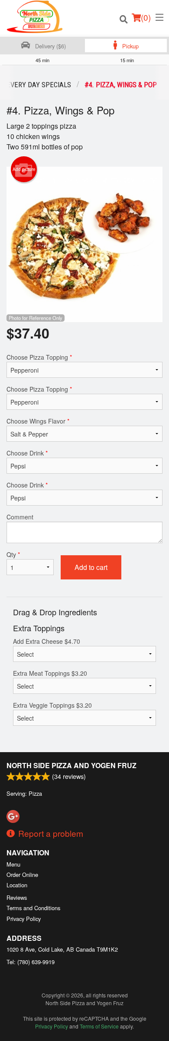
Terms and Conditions (33, 908)
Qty (13, 554)
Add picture (24, 169)
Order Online (22, 874)
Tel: (30, 962)
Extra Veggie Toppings (52, 705)
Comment (19, 517)
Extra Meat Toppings (50, 673)
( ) (146, 17)
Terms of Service (99, 1026)
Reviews (16, 897)
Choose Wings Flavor (37, 421)
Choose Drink (27, 453)
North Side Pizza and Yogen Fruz (71, 765)
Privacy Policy (23, 918)
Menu (13, 864)
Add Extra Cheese (46, 641)
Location (16, 885)
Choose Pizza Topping (39, 357)
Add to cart (91, 567)
